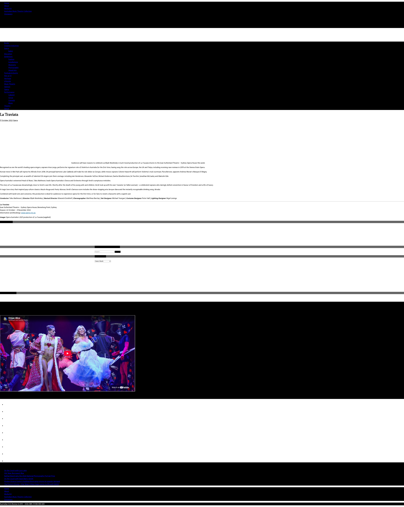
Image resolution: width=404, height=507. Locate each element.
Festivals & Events (11, 73)
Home (6, 3)
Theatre (7, 105)
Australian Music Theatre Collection (18, 11)
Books (6, 43)
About (6, 5)
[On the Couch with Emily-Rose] (8, 461)
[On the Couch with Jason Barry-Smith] (8, 425)
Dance (6, 48)
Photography (13, 67)
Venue (6, 108)
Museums (12, 64)
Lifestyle (7, 81)
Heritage (7, 78)
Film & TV (7, 75)
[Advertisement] (331, 275)
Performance (9, 92)
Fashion (11, 59)
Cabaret (11, 95)
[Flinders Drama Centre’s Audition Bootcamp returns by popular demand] (8, 432)
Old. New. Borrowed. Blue (14, 473)
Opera (6, 89)
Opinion (7, 86)
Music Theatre (9, 84)
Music (10, 103)
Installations (13, 62)
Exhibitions (8, 56)
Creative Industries (11, 45)
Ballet (10, 51)
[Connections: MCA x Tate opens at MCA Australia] (8, 454)
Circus (10, 97)
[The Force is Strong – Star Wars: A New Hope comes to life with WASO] (8, 439)
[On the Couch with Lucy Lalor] (8, 404)
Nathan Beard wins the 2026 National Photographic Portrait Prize (29, 476)
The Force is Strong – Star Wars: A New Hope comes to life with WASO (31, 484)
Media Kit (8, 8)
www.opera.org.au (28, 212)
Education (8, 54)
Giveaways (8, 14)
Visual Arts (12, 70)
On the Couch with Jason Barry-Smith (18, 478)
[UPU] (8, 447)
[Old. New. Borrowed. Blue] (8, 411)
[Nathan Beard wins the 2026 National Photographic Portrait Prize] (8, 418)
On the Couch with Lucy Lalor (15, 470)
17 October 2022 (6, 120)
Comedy (11, 100)
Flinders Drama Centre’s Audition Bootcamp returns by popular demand (32, 481)
